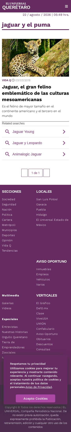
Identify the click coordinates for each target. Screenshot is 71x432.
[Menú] (66, 6)
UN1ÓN (41, 323)
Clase (40, 313)
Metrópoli (8, 224)
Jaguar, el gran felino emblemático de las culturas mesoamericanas (35, 93)
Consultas (43, 349)
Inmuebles (43, 269)
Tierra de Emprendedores (13, 345)
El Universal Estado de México (52, 222)
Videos (6, 308)
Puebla (41, 209)
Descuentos (44, 344)
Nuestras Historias (15, 331)
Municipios (9, 230)
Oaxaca (41, 204)
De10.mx (42, 308)
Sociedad (8, 199)
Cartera (7, 219)
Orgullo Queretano (15, 337)
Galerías (8, 303)
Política (7, 214)
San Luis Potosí (47, 199)
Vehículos (43, 279)
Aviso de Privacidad (38, 387)
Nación (7, 209)
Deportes (8, 235)
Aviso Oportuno (47, 333)
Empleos (42, 274)
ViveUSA (42, 318)
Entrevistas (10, 326)
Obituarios (43, 339)
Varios (40, 284)
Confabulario (45, 328)
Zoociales (8, 352)
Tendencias (10, 250)
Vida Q (6, 80)
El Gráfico (43, 303)
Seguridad (9, 204)
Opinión (7, 240)
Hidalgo (41, 214)
